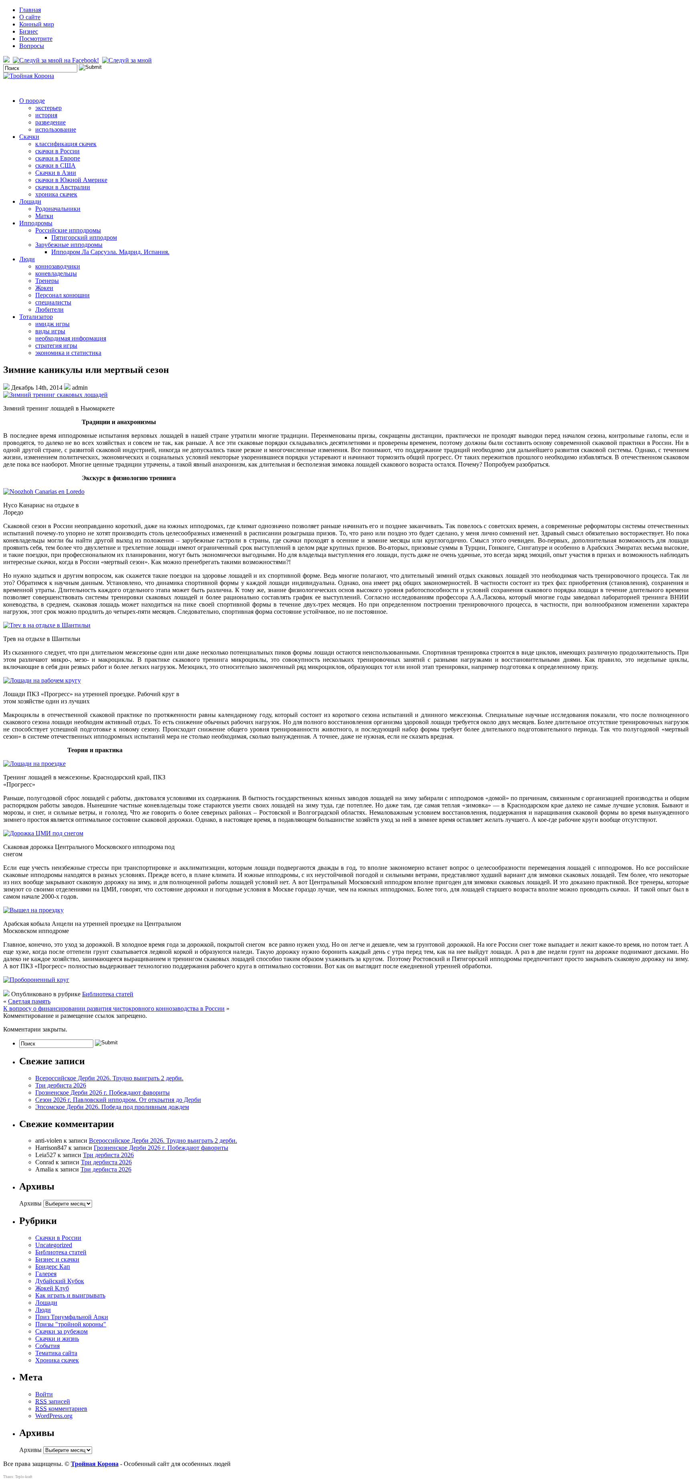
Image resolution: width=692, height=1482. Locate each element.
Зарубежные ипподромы (69, 244)
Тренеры (47, 280)
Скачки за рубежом (61, 1331)
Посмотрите (35, 38)
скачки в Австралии (62, 187)
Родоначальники (57, 208)
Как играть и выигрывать (70, 1295)
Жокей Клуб (52, 1288)
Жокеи (44, 287)
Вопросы (31, 45)
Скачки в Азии (55, 172)
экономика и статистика (68, 352)
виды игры (50, 331)
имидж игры (52, 323)
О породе (32, 100)
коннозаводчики (57, 266)
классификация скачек (66, 143)
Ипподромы (35, 223)
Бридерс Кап (52, 1266)
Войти (44, 1394)
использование (55, 129)
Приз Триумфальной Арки (71, 1317)
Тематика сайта (56, 1353)
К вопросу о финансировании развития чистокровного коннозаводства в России (114, 1008)
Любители (49, 309)
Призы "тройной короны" (70, 1324)
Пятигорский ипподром (84, 237)
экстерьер (48, 107)
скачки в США (55, 165)
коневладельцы (56, 273)
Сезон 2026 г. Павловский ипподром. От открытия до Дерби (118, 1099)
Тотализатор (36, 316)
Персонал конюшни (62, 295)
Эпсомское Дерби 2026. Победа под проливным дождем (112, 1106)
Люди (27, 259)
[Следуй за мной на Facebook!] (57, 60)
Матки (44, 215)
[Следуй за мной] (127, 60)
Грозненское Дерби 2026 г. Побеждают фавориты (102, 1092)
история (46, 115)
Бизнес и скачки (57, 1259)
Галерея (45, 1273)
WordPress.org (53, 1415)
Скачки (29, 136)
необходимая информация (70, 338)
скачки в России (57, 151)
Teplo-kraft (23, 1477)
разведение (50, 122)
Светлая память (29, 1001)
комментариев (61, 1408)
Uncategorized (53, 1245)
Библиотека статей (107, 994)
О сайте (29, 17)
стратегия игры (56, 345)
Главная (30, 9)
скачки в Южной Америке (71, 179)
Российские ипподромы (68, 230)
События (47, 1345)
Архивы (30, 1203)
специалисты (53, 302)
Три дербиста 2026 (60, 1085)
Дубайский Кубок (59, 1281)
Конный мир (36, 24)
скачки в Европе (57, 158)
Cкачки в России (58, 1237)
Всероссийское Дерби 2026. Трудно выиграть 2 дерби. (109, 1078)
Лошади (30, 201)
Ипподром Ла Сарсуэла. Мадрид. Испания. (110, 251)
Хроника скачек (57, 1360)
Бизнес (28, 31)
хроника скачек (56, 194)
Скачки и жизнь (57, 1338)
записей (52, 1401)
